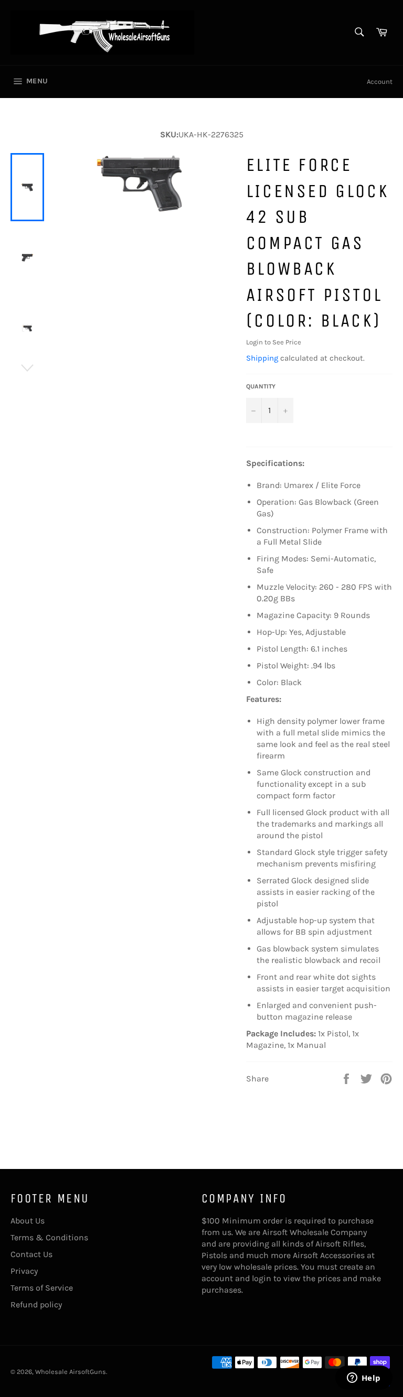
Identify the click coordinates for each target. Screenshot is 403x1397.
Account (380, 81)
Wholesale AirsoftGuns (70, 1372)
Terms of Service (41, 1288)
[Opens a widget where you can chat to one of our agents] (364, 1379)
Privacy (24, 1271)
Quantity (260, 386)
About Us (27, 1221)
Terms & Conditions (49, 1237)
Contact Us (31, 1254)
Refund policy (36, 1304)
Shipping (262, 358)
